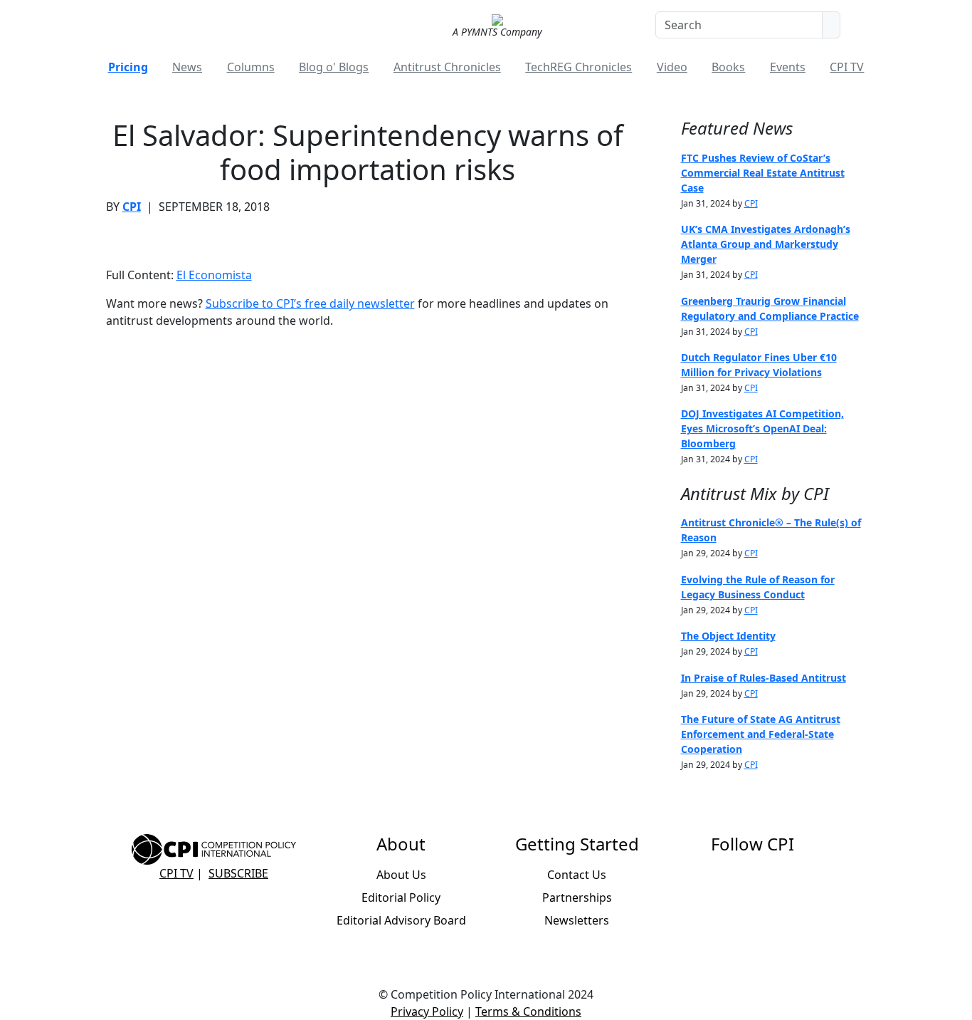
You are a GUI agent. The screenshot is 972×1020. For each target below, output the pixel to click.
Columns (251, 67)
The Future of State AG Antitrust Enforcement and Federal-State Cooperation (760, 734)
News (187, 67)
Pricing (128, 67)
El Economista (214, 275)
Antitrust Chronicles (447, 67)
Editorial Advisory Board (401, 920)
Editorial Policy (400, 897)
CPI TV (847, 67)
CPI (131, 206)
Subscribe (238, 873)
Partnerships (577, 897)
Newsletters (576, 920)
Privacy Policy (427, 1011)
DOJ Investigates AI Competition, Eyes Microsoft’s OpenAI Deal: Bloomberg (762, 428)
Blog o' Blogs (334, 67)
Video (672, 67)
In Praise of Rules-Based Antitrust (763, 678)
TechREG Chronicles (578, 67)
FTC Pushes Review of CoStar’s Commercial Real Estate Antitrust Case (763, 172)
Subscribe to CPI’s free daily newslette (308, 303)
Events (787, 67)
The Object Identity (728, 635)
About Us (401, 875)
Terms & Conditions (528, 1011)
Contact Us (576, 875)
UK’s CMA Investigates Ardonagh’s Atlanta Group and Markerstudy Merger (765, 244)
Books (728, 67)
